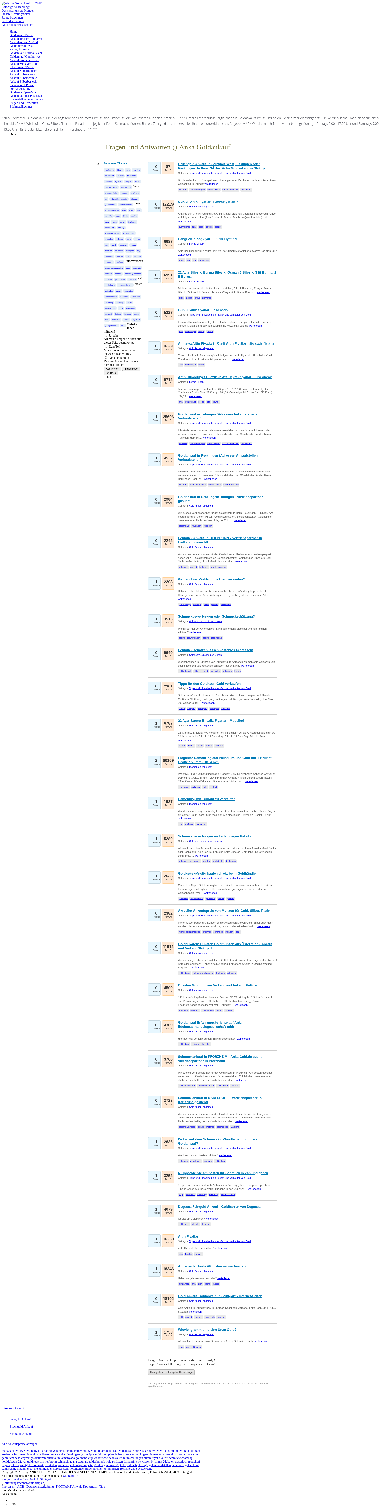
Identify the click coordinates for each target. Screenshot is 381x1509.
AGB (20, 1486)
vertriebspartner (111, 297)
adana (118, 216)
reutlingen (135, 193)
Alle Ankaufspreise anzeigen (20, 1444)
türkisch (127, 314)
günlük (134, 216)
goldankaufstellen (112, 210)
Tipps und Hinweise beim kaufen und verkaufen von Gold (220, 173)
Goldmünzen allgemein (201, 206)
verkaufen (109, 291)
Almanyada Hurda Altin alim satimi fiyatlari (212, 1266)
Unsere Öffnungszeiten (16, 14)
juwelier (120, 176)
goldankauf (109, 176)
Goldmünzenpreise (21, 45)
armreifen (108, 216)
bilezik (120, 170)
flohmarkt (124, 297)
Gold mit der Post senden (17, 24)
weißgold (130, 251)
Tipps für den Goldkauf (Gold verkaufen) (210, 684)
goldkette (119, 262)
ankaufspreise (110, 308)
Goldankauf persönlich (24, 92)
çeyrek (113, 245)
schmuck (108, 181)
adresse (126, 320)
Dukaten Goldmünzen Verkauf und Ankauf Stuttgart (218, 985)
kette (128, 256)
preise (129, 239)
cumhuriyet (109, 170)
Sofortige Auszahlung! (16, 7)
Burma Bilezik (196, 243)
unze (123, 325)
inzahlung (109, 302)
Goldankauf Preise (21, 35)
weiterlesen (211, 183)
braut (139, 210)
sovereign (137, 268)
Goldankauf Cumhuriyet (25, 56)
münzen (118, 274)
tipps (121, 308)
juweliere (136, 170)
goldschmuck (110, 204)
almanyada (116, 320)
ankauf (137, 181)
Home (13, 31)
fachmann (137, 256)
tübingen (124, 193)
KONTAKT (64, 1486)
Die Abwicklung (20, 88)
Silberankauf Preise (22, 67)
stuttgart (128, 181)
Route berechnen (12, 17)
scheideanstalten (125, 204)
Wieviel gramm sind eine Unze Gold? (207, 1330)
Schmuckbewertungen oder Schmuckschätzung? (216, 616)
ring (138, 251)
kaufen (118, 291)
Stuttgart (68, 1475)
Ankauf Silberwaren (22, 74)
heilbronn (132, 222)
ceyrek (122, 222)
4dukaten (108, 279)
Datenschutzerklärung (40, 1486)
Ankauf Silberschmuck (24, 78)
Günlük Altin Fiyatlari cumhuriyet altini (208, 202)
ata (106, 199)
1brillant (108, 251)
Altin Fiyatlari (188, 1236)
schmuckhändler (111, 193)
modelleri (123, 245)
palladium (119, 251)
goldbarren (130, 308)
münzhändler (126, 187)
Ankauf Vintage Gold (23, 63)
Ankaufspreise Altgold (24, 42)
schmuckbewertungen (119, 199)
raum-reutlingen (111, 187)
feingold (108, 314)
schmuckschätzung (112, 233)
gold (124, 210)
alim (107, 320)
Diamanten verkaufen (200, 767)
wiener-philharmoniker (114, 268)
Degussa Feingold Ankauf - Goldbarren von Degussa (219, 1207)
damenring (109, 256)
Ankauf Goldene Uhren (24, 60)
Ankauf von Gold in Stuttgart (32, 1479)
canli (107, 222)
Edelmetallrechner (21, 106)
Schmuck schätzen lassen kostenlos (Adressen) (215, 650)
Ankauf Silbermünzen (23, 70)
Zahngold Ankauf (21, 1433)
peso (128, 268)
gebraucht (109, 262)
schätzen (120, 256)
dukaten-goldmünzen (133, 274)
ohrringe (121, 228)
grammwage (109, 228)
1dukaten (134, 199)
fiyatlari (118, 181)
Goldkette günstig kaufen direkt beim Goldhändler (217, 873)
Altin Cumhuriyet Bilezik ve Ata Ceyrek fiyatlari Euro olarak (225, 377)
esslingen (119, 239)
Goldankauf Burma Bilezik (26, 53)
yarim (114, 222)
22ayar (137, 239)
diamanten (128, 291)
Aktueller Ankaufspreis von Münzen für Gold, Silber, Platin (224, 911)
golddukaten (120, 279)
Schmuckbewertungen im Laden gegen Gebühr (215, 836)
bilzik (125, 216)
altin (128, 170)
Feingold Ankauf (20, 1419)
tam (106, 245)
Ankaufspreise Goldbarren (26, 38)
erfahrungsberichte (125, 285)
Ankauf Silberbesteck (23, 81)
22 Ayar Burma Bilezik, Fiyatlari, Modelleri (211, 721)
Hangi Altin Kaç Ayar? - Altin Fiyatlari (207, 239)
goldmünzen (110, 285)
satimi (136, 314)
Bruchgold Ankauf (21, 1426)
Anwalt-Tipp (80, 1486)
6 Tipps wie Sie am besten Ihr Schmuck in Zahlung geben (223, 1173)
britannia (108, 274)
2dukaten (132, 279)
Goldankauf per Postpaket (26, 95)
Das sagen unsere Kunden (18, 10)
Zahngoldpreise (19, 49)
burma (133, 245)
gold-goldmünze (111, 325)
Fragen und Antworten (24, 103)
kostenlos (109, 239)
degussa (118, 314)
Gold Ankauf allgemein (201, 348)
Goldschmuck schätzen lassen (205, 621)
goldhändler (131, 176)
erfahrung (119, 302)
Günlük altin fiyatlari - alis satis (203, 310)
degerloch (136, 320)
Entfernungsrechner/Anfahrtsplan (23, 1483)
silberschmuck (128, 233)
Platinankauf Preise (22, 85)
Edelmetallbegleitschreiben (26, 99)
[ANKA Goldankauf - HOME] (22, 3)
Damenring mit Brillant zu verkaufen (206, 799)
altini (131, 210)
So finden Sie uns (13, 21)
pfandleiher (136, 297)
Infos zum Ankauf (13, 1408)
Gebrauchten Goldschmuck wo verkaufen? (211, 579)
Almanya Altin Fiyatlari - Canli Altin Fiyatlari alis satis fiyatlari (227, 343)
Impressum (8, 1486)
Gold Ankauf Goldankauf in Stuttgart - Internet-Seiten (220, 1296)
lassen (129, 302)
